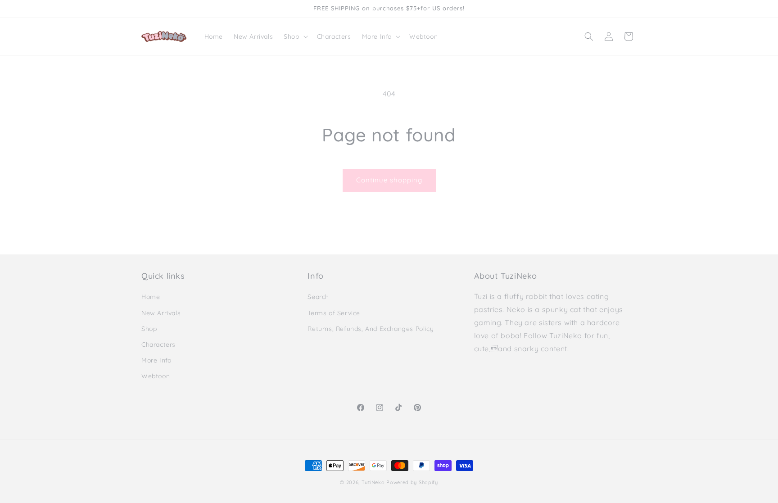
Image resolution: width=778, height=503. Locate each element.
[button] (294, 36)
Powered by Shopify (412, 482)
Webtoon (155, 376)
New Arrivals (161, 313)
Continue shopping (389, 180)
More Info (156, 360)
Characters (158, 344)
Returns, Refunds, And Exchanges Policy (371, 329)
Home (150, 297)
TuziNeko (373, 482)
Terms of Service (334, 313)
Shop (149, 329)
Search (318, 297)
